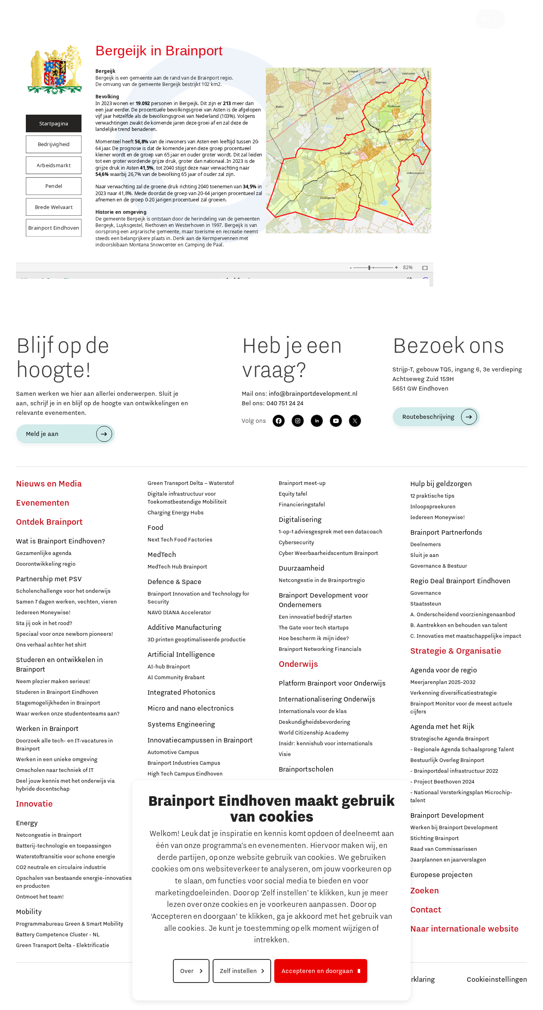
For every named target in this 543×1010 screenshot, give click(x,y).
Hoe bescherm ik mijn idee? (314, 638)
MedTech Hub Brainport (177, 567)
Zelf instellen (238, 971)
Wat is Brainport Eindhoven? (60, 541)
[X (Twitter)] (355, 420)
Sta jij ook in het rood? (44, 623)
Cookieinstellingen (497, 980)
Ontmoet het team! (40, 897)
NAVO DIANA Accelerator (179, 613)
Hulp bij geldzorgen (441, 484)
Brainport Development (447, 816)
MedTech (161, 555)
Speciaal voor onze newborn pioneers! (64, 634)
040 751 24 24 (284, 403)
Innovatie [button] (162, 19)
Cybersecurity (296, 542)
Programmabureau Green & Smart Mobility (69, 924)
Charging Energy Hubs (175, 513)
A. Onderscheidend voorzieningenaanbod (462, 614)
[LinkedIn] (316, 420)
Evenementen (42, 503)
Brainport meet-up (302, 483)
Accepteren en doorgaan (317, 971)
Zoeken (424, 891)
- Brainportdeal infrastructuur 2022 (454, 771)
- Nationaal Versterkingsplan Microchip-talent (461, 796)
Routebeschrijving (428, 416)
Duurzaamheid (301, 568)
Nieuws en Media (49, 484)
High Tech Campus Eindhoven (185, 774)
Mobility (29, 912)
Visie (285, 754)
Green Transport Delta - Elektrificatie (62, 945)
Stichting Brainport (434, 838)
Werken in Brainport (47, 729)
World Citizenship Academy (314, 733)
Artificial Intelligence (181, 655)
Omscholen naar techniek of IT (54, 770)
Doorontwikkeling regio (46, 564)
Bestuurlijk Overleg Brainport (447, 760)
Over (187, 971)
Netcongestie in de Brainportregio (322, 580)
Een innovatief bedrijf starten (315, 617)
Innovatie (34, 804)
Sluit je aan (424, 555)
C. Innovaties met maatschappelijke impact (465, 636)
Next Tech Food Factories (179, 540)
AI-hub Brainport (168, 667)
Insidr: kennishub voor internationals (325, 743)
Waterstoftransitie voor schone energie (65, 857)
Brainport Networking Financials (320, 649)
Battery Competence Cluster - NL (57, 935)
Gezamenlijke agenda (44, 553)
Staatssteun (425, 604)
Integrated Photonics (181, 693)
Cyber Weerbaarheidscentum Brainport (328, 553)
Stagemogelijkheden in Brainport (58, 703)
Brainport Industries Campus (183, 763)
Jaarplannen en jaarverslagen (448, 860)
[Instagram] (297, 420)
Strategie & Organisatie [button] (436, 19)
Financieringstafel (302, 505)
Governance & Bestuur (438, 566)
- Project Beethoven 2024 (442, 782)
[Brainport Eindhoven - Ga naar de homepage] (30, 19)
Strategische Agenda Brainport (449, 739)
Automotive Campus (173, 752)
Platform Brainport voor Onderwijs (332, 684)
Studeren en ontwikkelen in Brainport (59, 665)
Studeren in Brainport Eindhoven (57, 692)
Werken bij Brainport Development (454, 827)
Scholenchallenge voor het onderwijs (63, 591)
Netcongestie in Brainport (48, 835)
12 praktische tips (432, 496)
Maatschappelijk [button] (347, 19)
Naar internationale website (464, 929)
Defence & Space (174, 582)
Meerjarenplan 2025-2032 (442, 682)
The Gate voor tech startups (314, 628)
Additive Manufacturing (184, 628)
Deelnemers (425, 544)
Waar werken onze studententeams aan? (68, 714)
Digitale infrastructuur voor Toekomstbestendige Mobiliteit (187, 498)
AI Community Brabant (176, 677)
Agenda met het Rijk (442, 727)
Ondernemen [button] (221, 19)
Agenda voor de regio (443, 670)
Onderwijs (298, 664)
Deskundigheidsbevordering (314, 722)
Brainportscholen (306, 770)
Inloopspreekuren (433, 507)
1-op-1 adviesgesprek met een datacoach (330, 532)
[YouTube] (336, 420)
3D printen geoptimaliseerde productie (196, 640)
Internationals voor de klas (313, 711)
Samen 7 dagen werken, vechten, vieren (66, 602)
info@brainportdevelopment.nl (313, 393)
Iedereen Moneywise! (43, 613)
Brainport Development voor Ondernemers (323, 600)
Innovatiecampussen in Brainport (200, 740)
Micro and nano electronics (190, 709)
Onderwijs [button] (281, 19)
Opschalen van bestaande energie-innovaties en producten (74, 882)
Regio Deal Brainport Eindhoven (460, 581)
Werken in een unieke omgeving (56, 759)
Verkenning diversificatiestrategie (453, 693)
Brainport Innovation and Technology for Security (198, 598)
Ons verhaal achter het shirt (51, 645)
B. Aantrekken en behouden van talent (458, 625)
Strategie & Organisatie (455, 651)
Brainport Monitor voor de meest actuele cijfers (461, 708)
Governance (425, 593)
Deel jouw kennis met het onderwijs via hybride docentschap (65, 785)
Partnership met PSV (48, 579)
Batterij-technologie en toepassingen (63, 846)
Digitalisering (300, 520)
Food (155, 528)
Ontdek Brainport (49, 522)
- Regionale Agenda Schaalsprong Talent (462, 749)
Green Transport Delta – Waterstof (190, 483)
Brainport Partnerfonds (446, 533)
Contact (425, 910)
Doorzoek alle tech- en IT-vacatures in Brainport (64, 745)
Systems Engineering (181, 725)
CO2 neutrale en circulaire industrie (61, 867)
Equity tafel (293, 494)
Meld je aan (42, 434)
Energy (27, 823)
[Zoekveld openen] (517, 19)
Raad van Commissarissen (443, 849)
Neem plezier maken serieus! (53, 681)
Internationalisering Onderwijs (327, 699)
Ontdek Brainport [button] (96, 19)
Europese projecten (441, 875)
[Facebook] (278, 420)
